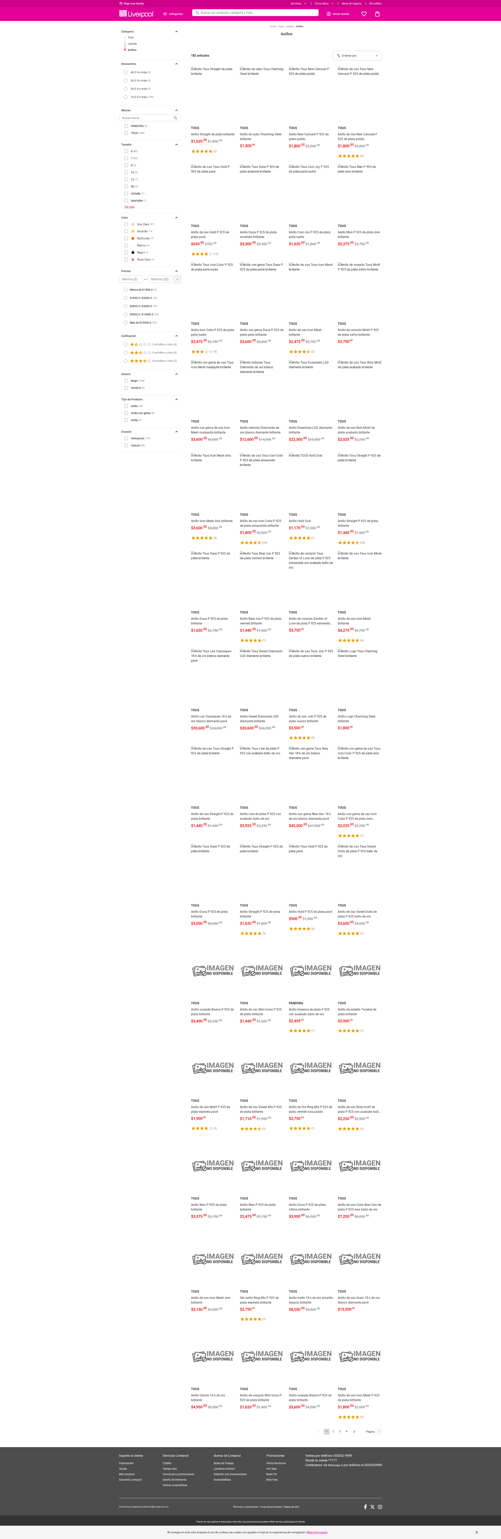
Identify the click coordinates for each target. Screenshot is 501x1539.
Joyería (132, 43)
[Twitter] (372, 1507)
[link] (213, 110)
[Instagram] (380, 1507)
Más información (317, 1532)
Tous (131, 37)
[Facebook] (365, 1507)
